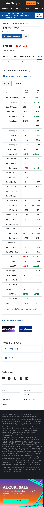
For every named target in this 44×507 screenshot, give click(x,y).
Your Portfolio (7, 399)
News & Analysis (26, 56)
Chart (14, 56)
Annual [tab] (6, 83)
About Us (27, 390)
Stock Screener (16, 9)
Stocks (5, 9)
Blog (3, 390)
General (5, 56)
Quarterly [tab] (17, 83)
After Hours (38, 9)
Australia (28, 9)
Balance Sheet (36, 62)
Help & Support (29, 399)
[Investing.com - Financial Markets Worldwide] (13, 3)
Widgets (5, 404)
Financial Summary (8, 62)
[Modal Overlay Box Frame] (21, 493)
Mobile (4, 395)
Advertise (27, 395)
